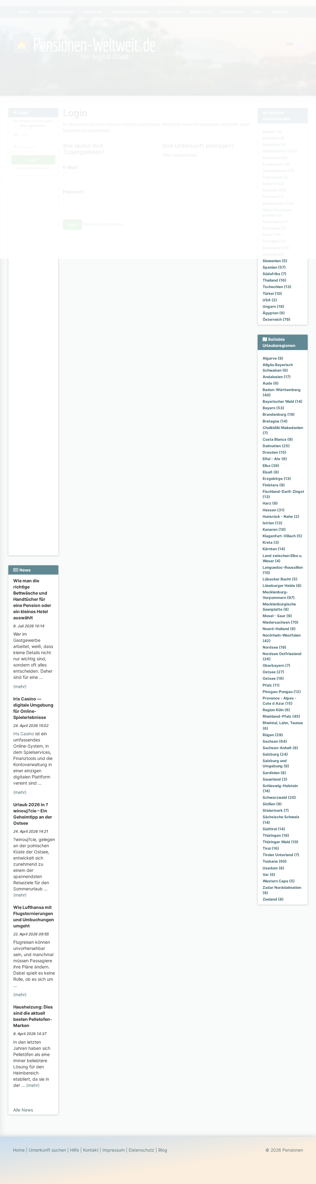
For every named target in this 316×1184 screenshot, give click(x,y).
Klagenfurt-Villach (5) (282, 536)
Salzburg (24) (275, 754)
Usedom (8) (273, 868)
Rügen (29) (273, 734)
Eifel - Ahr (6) (275, 458)
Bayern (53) (273, 408)
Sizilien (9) (272, 804)
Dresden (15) (274, 452)
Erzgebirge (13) (277, 478)
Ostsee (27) (273, 672)
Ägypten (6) (274, 313)
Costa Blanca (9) (278, 439)
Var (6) (269, 874)
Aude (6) (271, 383)
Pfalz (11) (271, 685)
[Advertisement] (33, 277)
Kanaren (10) (274, 529)
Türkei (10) (272, 293)
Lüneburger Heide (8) (282, 585)
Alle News (23, 1109)
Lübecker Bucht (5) (280, 579)
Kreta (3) (271, 542)
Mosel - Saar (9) (277, 615)
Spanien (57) (274, 267)
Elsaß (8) (271, 472)
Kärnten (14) (274, 549)
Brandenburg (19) (279, 414)
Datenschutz (141, 1150)
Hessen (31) (274, 510)
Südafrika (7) (274, 273)
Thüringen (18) (276, 835)
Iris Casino (23, 733)
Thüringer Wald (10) (280, 842)
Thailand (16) (274, 280)
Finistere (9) (274, 485)
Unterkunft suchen (47, 1150)
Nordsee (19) (274, 647)
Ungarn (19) (273, 306)
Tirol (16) (271, 848)
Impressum (113, 1150)
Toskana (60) (275, 861)
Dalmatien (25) (276, 445)
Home (19, 1150)
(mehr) (20, 686)
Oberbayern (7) (276, 665)
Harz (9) (270, 503)
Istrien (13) (272, 523)
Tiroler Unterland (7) (281, 854)
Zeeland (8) (273, 899)
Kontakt (90, 1150)
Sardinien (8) (274, 772)
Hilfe (74, 1150)
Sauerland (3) (275, 779)
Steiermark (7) (276, 810)
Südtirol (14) (274, 829)
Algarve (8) (273, 358)
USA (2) (270, 300)
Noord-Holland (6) (279, 628)
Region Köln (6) (276, 710)
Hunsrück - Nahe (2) (281, 516)
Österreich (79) (276, 319)
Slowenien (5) (275, 260)
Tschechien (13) (277, 286)
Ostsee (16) (273, 678)
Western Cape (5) (279, 881)
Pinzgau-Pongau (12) (282, 691)
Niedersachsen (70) (280, 622)
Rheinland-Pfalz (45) (281, 716)
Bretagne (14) (275, 421)
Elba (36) (271, 465)
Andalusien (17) (277, 376)
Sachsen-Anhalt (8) (280, 747)
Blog (162, 1150)
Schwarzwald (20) (279, 797)
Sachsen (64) (275, 741)
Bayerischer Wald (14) (282, 401)
